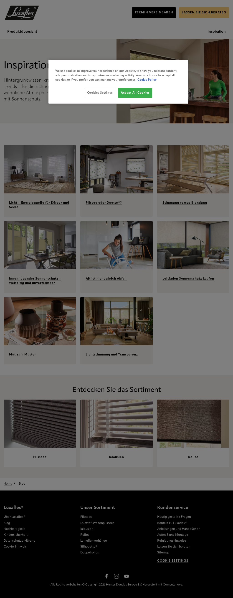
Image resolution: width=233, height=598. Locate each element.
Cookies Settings (100, 92)
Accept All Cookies (135, 92)
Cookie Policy (147, 79)
